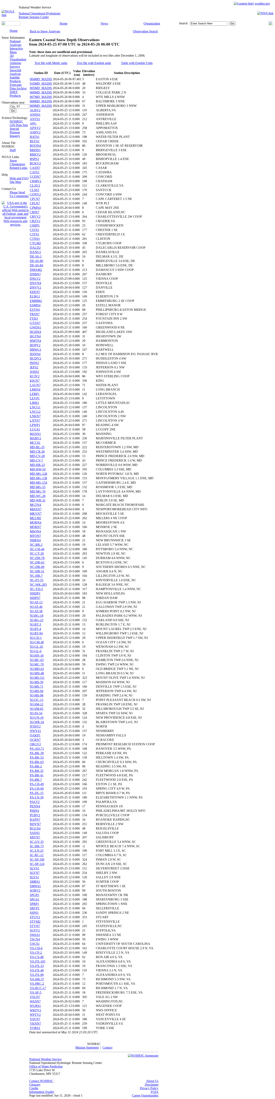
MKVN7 (35, 513)
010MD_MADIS (41, 83)
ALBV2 (35, 110)
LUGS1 (35, 429)
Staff (13, 150)
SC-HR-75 (37, 846)
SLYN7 (35, 872)
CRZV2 (35, 221)
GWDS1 (35, 327)
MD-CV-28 (37, 456)
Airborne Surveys (15, 64)
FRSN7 (35, 314)
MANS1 (35, 434)
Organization (152, 23)
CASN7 (35, 167)
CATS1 (34, 172)
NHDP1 (35, 593)
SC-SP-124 (37, 864)
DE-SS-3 (35, 256)
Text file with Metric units (50, 63)
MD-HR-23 (37, 465)
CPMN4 (35, 207)
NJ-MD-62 (37, 669)
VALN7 (35, 997)
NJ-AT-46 (36, 606)
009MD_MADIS (41, 105)
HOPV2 (35, 345)
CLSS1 (34, 190)
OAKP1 (35, 735)
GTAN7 (35, 323)
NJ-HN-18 (36, 655)
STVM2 (35, 921)
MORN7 (35, 527)
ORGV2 (35, 744)
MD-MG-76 (37, 491)
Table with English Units (137, 63)
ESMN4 (35, 305)
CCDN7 (35, 176)
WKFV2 (35, 1010)
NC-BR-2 (36, 544)
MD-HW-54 (37, 469)
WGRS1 (35, 1006)
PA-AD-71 (37, 748)
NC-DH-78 (37, 558)
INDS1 (34, 363)
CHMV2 (35, 181)
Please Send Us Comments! (19, 194)
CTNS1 (35, 238)
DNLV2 (35, 278)
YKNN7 (35, 1023)
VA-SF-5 (35, 992)
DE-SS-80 (36, 261)
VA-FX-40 (37, 970)
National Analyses (15, 43)
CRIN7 (34, 212)
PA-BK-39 (37, 753)
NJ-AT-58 (36, 611)
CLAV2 (35, 185)
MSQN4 (35, 531)
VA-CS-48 (36, 957)
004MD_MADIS (41, 79)
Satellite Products (15, 79)
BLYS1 (34, 141)
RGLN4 (35, 828)
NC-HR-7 (36, 575)
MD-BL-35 (37, 447)
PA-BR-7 (36, 779)
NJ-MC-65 (37, 660)
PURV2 (35, 815)
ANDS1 (35, 114)
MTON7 (35, 536)
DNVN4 (35, 283)
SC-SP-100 (37, 859)
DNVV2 (35, 287)
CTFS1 (34, 234)
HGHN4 (35, 332)
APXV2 (35, 128)
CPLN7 (35, 203)
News (104, 23)
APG (33, 123)
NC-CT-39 (37, 553)
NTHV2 (35, 726)
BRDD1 (35, 150)
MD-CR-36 (37, 451)
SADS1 (35, 833)
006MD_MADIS (41, 92)
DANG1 (35, 252)
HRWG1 (35, 349)
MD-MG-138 (38, 478)
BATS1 (34, 136)
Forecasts (16, 84)
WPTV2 (35, 1014)
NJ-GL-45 (36, 646)
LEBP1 (34, 394)
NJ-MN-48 (37, 673)
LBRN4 (35, 389)
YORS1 (35, 1028)
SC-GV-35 (37, 841)
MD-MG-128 (38, 473)
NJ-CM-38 (37, 642)
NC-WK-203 (38, 584)
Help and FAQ (19, 178)
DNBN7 (35, 274)
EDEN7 (35, 292)
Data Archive (18, 88)
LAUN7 (35, 385)
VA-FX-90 (37, 974)
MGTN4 (35, 504)
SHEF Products (15, 93)
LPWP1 (35, 425)
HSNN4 (35, 354)
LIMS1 (34, 402)
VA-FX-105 (37, 961)
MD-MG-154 (38, 482)
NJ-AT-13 (36, 602)
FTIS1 (34, 318)
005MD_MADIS (41, 88)
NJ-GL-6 (35, 651)
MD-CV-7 (36, 460)
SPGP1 (34, 895)
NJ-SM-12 (36, 704)
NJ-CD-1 (36, 637)
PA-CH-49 (37, 784)
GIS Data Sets (19, 125)
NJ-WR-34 (37, 722)
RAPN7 (35, 819)
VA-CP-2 (36, 952)
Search (183, 23)
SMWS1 (35, 886)
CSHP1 (35, 225)
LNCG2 (35, 411)
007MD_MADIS (41, 97)
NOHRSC (16, 121)
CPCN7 (35, 199)
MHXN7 (35, 509)
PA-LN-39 (36, 797)
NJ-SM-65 (36, 708)
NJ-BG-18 (36, 615)
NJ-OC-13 (36, 700)
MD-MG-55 (37, 487)
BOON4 (35, 145)
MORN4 (35, 522)
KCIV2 (34, 376)
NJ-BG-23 (36, 620)
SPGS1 (34, 899)
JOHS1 (34, 371)
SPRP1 (34, 904)
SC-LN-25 (36, 850)
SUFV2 (35, 930)
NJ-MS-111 (37, 677)
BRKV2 (35, 154)
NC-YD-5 (36, 589)
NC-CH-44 (37, 549)
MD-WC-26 (37, 496)
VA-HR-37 (37, 979)
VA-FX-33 (37, 966)
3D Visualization (18, 57)
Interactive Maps (16, 50)
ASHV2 (35, 132)
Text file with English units (94, 63)
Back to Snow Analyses (45, 31)
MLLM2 (35, 518)
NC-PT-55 (36, 580)
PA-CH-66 (37, 788)
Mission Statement (87, 1047)
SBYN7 (35, 837)
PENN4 (35, 806)
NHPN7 (35, 598)
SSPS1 (34, 912)
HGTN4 (35, 336)
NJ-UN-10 (36, 717)
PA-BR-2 (36, 766)
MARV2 (35, 438)
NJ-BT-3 (35, 624)
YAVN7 (35, 1019)
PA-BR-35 (36, 771)
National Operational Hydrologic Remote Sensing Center (40, 15)
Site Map (15, 182)
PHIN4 (34, 810)
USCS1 (35, 943)
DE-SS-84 (36, 265)
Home (63, 23)
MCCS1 (35, 442)
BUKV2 (35, 163)
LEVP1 (35, 398)
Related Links (18, 167)
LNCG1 (35, 407)
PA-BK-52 (37, 757)
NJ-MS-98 (36, 695)
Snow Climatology (17, 162)
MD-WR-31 (37, 500)
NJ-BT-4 (35, 629)
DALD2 (35, 247)
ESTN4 (35, 309)
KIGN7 (35, 380)
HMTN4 (35, 340)
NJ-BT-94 (36, 633)
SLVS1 (34, 868)
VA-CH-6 (36, 948)
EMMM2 (36, 301)
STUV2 (35, 917)
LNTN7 (35, 420)
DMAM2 (36, 269)
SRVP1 (34, 908)
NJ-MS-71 (36, 686)
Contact (107, 1047)
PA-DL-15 (36, 793)
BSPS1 (34, 159)
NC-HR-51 (37, 571)
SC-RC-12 (36, 855)
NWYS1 (35, 731)
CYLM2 (35, 243)
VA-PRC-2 (37, 983)
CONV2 (35, 194)
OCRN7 (35, 739)
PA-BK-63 (37, 762)
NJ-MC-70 (37, 664)
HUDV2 (35, 358)
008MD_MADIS (41, 101)
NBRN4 (35, 540)
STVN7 (35, 926)
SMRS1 (35, 881)
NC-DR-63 (37, 562)
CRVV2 (35, 216)
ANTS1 (35, 119)
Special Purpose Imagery (15, 132)
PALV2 (35, 802)
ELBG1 (35, 296)
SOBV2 (35, 890)
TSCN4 (35, 939)
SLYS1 (34, 877)
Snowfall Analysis (15, 72)
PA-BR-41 (36, 775)
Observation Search (145, 31)
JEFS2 (34, 367)
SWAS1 (35, 935)
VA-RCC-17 (38, 988)
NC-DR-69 (37, 567)
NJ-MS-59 (36, 682)
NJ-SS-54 (36, 713)
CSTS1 (34, 230)
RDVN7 (35, 824)
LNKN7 (35, 416)
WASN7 (35, 1001)
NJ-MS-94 (36, 691)
